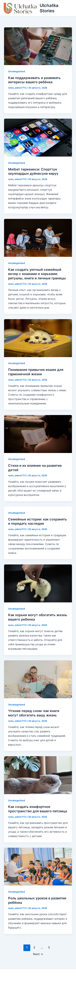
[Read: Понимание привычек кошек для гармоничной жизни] (38, 338)
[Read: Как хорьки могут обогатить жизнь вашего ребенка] (38, 583)
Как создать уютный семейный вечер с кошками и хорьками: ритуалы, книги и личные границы (37, 273)
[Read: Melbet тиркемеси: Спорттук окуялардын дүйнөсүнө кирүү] (38, 137)
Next (38, 954)
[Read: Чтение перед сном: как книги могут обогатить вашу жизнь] (38, 679)
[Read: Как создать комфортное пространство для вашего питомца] (38, 775)
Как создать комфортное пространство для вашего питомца (37, 809)
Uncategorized (16, 71)
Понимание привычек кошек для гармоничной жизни (35, 372)
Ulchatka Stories (49, 8)
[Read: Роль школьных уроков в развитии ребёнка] (38, 866)
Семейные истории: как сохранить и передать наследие (37, 521)
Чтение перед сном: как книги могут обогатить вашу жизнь (33, 713)
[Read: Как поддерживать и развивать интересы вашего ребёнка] (38, 46)
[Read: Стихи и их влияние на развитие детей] (38, 433)
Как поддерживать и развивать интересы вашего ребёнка (34, 80)
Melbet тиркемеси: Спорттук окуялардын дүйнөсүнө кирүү (33, 171)
